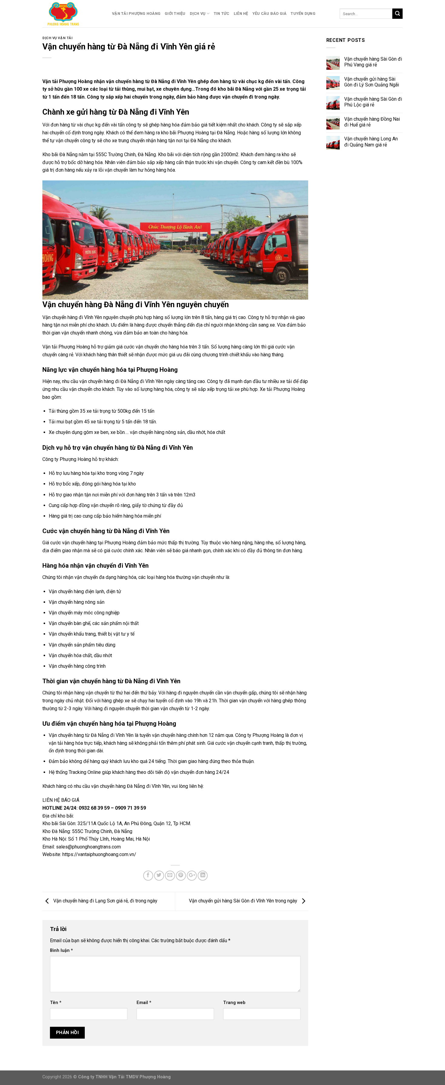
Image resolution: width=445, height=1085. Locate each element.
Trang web (234, 1002)
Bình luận (61, 950)
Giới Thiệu (175, 13)
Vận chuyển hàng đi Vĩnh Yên (72, 317)
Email (144, 1002)
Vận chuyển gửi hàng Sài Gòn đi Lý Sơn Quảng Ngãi (371, 82)
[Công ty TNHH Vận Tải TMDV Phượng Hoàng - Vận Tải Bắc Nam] (72, 13)
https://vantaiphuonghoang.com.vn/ (98, 854)
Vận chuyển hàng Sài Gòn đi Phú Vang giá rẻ (373, 62)
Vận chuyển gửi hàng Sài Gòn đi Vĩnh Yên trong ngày (243, 901)
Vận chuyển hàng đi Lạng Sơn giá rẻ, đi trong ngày (104, 901)
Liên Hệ (241, 13)
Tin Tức (221, 13)
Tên (55, 1002)
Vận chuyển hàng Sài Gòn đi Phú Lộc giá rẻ (373, 102)
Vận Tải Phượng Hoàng (136, 13)
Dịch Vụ (198, 13)
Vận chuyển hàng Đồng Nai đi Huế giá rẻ (372, 122)
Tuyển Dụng (303, 13)
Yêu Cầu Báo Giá (269, 13)
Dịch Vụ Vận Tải (57, 38)
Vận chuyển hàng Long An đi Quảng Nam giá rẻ (371, 141)
